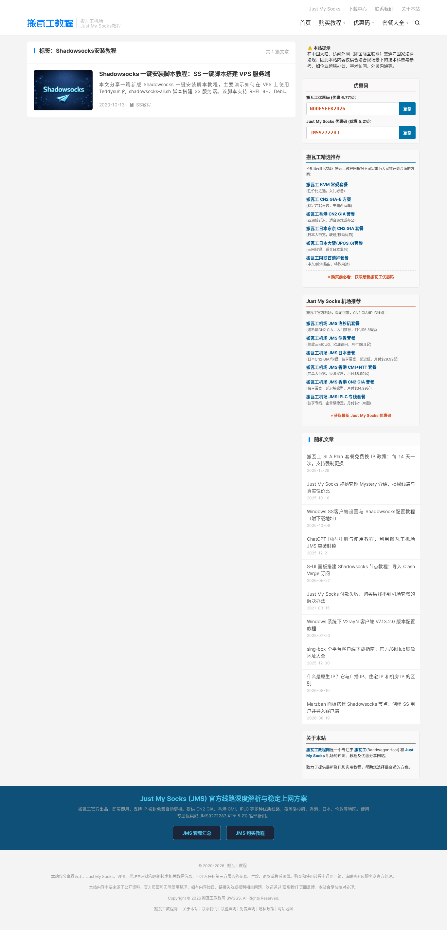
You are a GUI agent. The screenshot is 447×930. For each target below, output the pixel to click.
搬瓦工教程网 (166, 908)
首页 (305, 23)
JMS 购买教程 (250, 833)
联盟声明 (228, 908)
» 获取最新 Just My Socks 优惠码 (361, 415)
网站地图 (285, 908)
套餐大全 (393, 23)
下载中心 (358, 8)
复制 (407, 108)
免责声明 (247, 908)
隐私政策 (266, 908)
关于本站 (411, 8)
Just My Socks (324, 8)
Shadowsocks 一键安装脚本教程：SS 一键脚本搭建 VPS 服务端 (184, 73)
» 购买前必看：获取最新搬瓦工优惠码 (361, 276)
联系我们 (384, 8)
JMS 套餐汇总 (196, 833)
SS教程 (140, 104)
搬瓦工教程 (50, 23)
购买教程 (330, 23)
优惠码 (361, 23)
